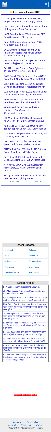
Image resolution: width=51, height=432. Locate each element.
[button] (39, 4)
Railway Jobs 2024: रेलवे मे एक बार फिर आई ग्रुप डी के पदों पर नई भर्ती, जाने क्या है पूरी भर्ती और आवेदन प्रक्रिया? (24, 333)
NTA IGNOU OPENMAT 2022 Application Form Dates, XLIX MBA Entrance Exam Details (23, 168)
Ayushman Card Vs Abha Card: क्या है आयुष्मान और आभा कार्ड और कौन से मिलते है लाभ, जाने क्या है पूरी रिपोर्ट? (24, 340)
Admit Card (33, 256)
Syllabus (32, 250)
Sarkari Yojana (10, 261)
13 (33, 181)
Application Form (11, 272)
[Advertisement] (25, 413)
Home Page (33, 272)
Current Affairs (35, 261)
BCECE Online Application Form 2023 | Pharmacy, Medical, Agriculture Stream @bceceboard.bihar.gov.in (23, 52)
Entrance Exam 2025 (27, 12)
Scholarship (9, 267)
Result (7, 256)
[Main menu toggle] (46, 4)
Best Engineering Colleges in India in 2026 (21, 287)
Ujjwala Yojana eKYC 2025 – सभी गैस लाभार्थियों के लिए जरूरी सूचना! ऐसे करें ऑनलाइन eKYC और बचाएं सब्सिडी (25, 299)
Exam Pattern (34, 267)
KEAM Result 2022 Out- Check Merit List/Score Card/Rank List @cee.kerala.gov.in (21, 110)
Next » (38, 181)
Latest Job (8, 250)
